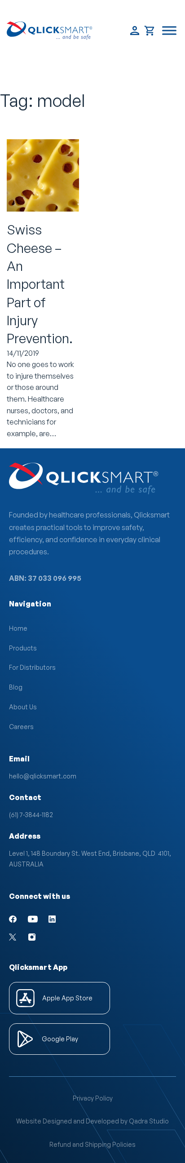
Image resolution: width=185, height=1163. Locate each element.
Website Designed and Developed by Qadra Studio (92, 1121)
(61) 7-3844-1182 (31, 814)
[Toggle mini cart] (150, 31)
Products (23, 648)
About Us (23, 707)
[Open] (169, 31)
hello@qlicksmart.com (42, 776)
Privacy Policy (93, 1098)
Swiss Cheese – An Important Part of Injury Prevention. (40, 283)
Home (18, 628)
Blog (15, 687)
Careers (21, 726)
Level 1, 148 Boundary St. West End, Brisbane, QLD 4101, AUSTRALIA (90, 858)
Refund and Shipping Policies (92, 1144)
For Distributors (32, 667)
